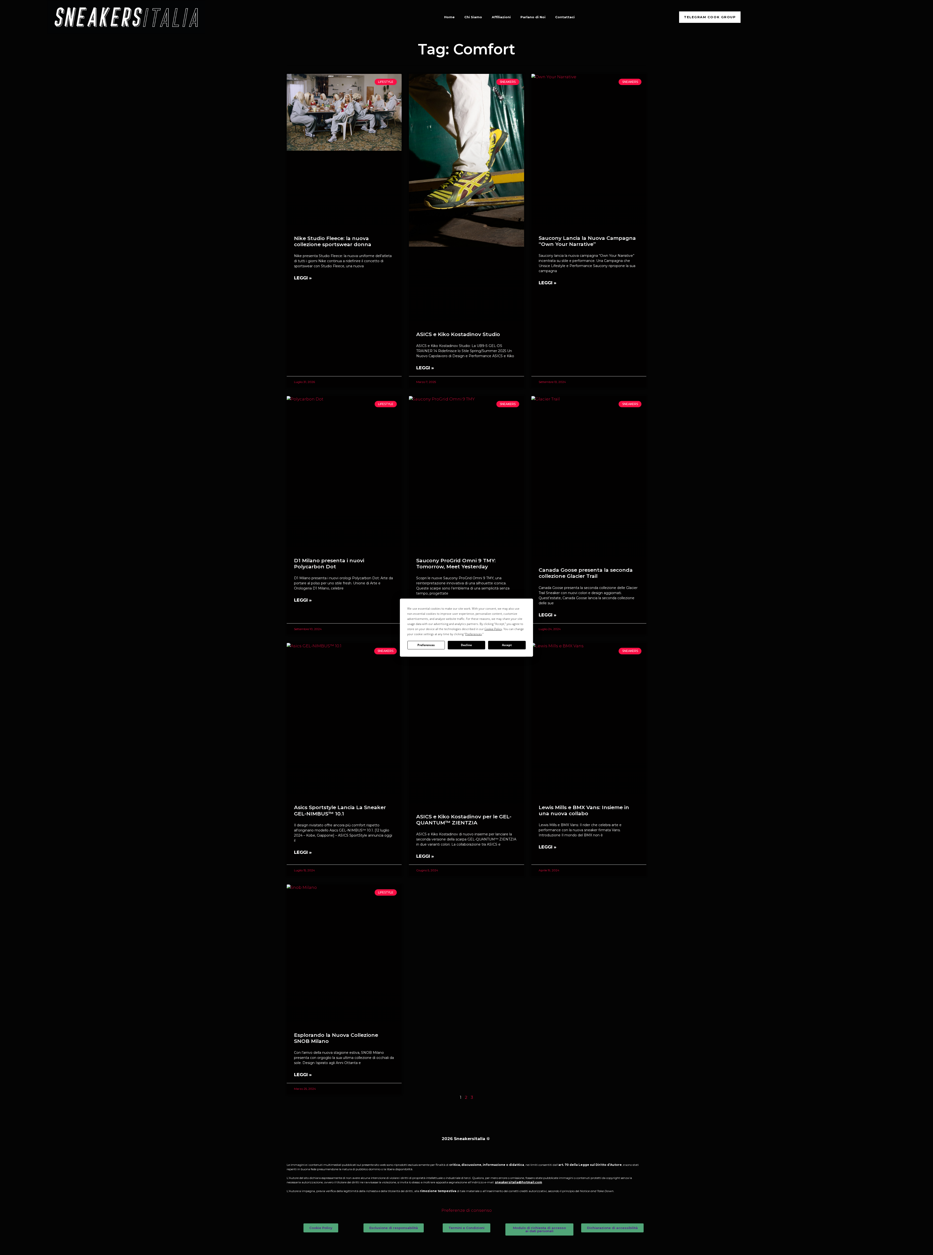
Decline (466, 645)
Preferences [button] (473, 634)
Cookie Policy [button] (493, 629)
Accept (507, 645)
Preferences (426, 645)
